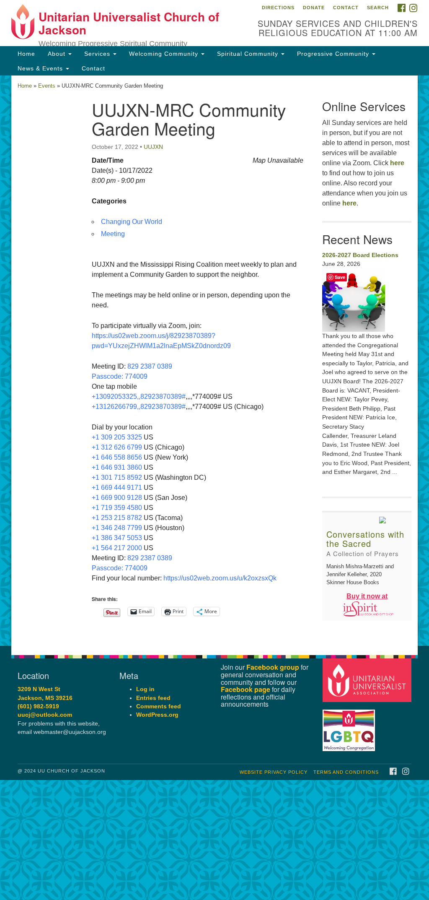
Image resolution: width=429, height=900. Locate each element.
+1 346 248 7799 (117, 527)
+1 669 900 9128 (117, 497)
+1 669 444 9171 (117, 487)
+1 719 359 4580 (117, 507)
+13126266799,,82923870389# (139, 406)
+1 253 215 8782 (117, 517)
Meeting (113, 233)
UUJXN (153, 146)
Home (26, 53)
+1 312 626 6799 (117, 447)
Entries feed (153, 698)
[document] (214, 360)
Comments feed (158, 706)
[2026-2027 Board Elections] (366, 300)
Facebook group (272, 667)
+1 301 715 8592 (117, 477)
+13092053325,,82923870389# (139, 396)
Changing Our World (131, 221)
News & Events (41, 68)
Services (98, 53)
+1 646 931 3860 (117, 467)
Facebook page (245, 689)
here (397, 162)
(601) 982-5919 (38, 706)
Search (378, 7)
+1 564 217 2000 (117, 547)
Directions (278, 7)
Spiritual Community (248, 53)
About (57, 53)
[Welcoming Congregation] (350, 726)
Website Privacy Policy (274, 772)
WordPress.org (157, 715)
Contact (346, 7)
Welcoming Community (164, 53)
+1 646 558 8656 (117, 457)
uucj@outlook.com (45, 715)
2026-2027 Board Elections (360, 255)
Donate (314, 7)
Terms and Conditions (346, 772)
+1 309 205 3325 (117, 437)
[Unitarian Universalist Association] (368, 680)
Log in (145, 689)
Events (46, 86)
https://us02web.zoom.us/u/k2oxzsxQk (220, 578)
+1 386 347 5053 (117, 537)
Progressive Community (334, 53)
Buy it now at (367, 596)
